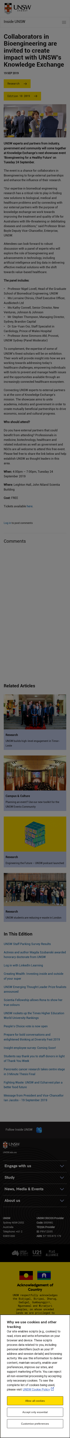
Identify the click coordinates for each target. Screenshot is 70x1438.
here (29, 506)
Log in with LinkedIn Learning (24, 965)
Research (13, 83)
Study (9, 1177)
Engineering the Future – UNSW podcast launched (35, 863)
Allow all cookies (35, 1400)
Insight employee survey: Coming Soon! (30, 1048)
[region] (35, 1376)
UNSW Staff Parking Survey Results (28, 944)
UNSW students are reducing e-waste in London (33, 917)
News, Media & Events (23, 1189)
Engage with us (17, 1166)
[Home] (16, 7)
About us (12, 1200)
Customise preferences (35, 1423)
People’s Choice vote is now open (26, 1026)
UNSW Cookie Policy (36, 1389)
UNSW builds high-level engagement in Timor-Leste (33, 743)
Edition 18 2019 (18, 96)
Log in (7, 522)
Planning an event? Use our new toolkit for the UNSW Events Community (32, 804)
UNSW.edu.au (10, 1152)
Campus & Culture (18, 796)
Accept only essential (35, 1412)
